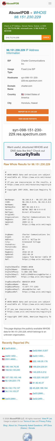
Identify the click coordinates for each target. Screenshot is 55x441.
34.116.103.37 (12, 391)
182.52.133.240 (12, 369)
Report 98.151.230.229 (27, 111)
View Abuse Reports (27, 119)
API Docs (48, 425)
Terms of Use (29, 421)
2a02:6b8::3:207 (40, 350)
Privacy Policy (45, 421)
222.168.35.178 (40, 361)
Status (23, 428)
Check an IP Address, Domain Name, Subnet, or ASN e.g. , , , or (25, 28)
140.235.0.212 (39, 371)
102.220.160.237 (41, 377)
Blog (5, 425)
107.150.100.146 (13, 377)
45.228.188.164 (40, 387)
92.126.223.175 (12, 380)
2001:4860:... (11, 359)
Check (46, 37)
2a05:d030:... (11, 348)
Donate (32, 428)
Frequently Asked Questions (30, 425)
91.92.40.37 (38, 382)
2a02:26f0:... (38, 398)
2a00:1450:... (11, 355)
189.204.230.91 (40, 366)
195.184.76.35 (12, 366)
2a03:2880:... (39, 393)
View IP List (47, 418)
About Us (13, 425)
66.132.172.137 (12, 387)
